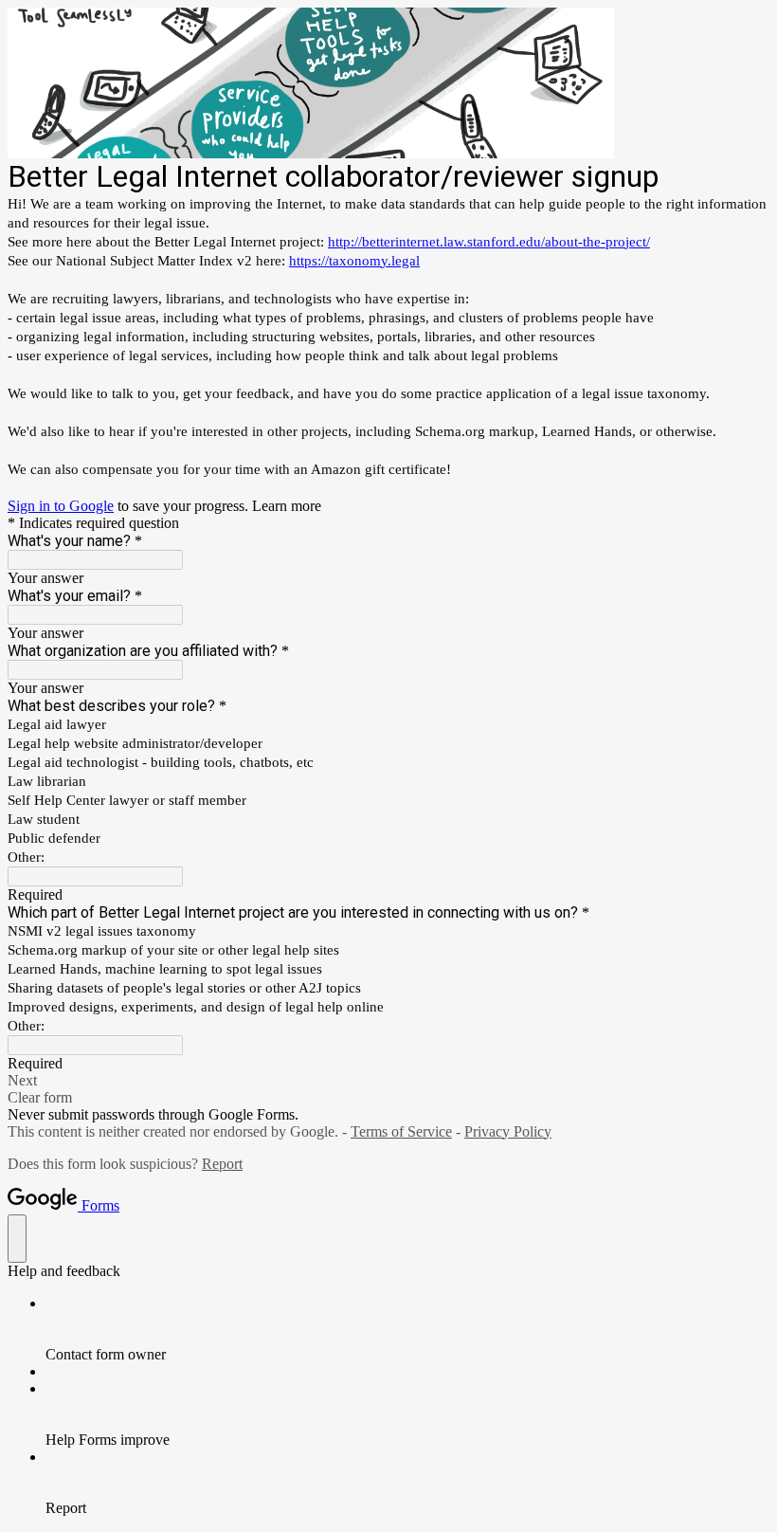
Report (222, 1164)
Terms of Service (401, 1131)
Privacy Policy (507, 1131)
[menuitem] (407, 1329)
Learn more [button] (286, 506)
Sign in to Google (61, 506)
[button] (388, 1080)
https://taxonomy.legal (354, 260)
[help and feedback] (17, 1238)
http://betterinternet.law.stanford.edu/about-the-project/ (489, 241)
